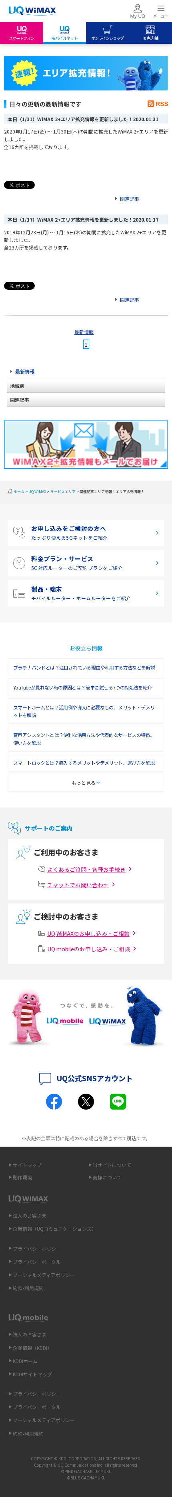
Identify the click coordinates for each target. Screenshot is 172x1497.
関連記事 (129, 198)
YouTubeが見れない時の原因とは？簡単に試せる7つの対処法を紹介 (82, 687)
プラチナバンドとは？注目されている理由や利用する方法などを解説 (84, 667)
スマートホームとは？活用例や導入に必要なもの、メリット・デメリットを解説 (83, 711)
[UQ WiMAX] (32, 11)
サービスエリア (63, 491)
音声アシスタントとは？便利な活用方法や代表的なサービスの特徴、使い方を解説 (83, 738)
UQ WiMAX (37, 491)
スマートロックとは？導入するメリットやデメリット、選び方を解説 (83, 762)
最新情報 (84, 331)
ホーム (19, 491)
